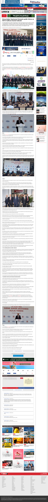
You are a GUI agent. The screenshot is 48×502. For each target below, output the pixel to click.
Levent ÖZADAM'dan (30, 9)
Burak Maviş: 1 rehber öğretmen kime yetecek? (42, 138)
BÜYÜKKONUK (13, 488)
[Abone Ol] (30, 60)
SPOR (31, 485)
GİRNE (4, 15)
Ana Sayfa (3, 476)
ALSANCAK (22, 476)
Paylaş (15, 55)
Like (9, 55)
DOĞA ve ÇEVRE (32, 490)
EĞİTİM (31, 477)
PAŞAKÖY (22, 486)
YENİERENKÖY (13, 490)
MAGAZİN (31, 491)
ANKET (3, 485)
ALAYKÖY (13, 486)
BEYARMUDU (22, 487)
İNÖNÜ (22, 488)
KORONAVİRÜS (32, 486)
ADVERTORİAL (32, 488)
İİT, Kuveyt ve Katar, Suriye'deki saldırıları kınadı (42, 110)
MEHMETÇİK (13, 489)
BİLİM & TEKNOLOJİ (32, 489)
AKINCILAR (13, 485)
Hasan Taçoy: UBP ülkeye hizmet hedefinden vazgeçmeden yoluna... (42, 141)
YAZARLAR (3, 477)
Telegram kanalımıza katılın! (19, 355)
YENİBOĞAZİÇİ (23, 490)
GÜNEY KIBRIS (32, 487)
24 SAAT (31, 476)
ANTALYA (3, 487)
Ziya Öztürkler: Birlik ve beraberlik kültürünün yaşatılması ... (42, 112)
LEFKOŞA (13, 477)
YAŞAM (31, 493)
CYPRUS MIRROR (4, 486)
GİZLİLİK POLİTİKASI (43, 477)
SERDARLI (22, 489)
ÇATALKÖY (22, 477)
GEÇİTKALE (22, 485)
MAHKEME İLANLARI (32, 492)
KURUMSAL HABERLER (44, 476)
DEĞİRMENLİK (13, 487)
